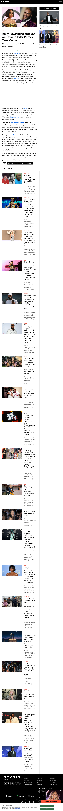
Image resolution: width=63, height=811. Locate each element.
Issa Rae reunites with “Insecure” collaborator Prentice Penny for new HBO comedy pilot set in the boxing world (29, 574)
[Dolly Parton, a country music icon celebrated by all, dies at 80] (12, 694)
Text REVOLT (53, 782)
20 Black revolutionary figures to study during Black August (29, 179)
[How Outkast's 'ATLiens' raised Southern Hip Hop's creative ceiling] (12, 392)
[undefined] (49, 17)
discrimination (11, 135)
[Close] (61, 807)
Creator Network (27, 786)
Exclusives (26, 388)
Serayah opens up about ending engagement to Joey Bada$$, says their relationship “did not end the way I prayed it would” (30, 723)
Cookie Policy (17, 808)
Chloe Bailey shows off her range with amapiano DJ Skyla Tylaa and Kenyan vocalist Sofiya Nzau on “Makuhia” (29, 239)
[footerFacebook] (33, 803)
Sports (26, 293)
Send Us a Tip (40, 782)
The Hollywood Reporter (17, 122)
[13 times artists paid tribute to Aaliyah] (12, 514)
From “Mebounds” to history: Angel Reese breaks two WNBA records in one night (29, 669)
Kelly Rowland (20, 163)
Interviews (27, 596)
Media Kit (39, 784)
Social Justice (27, 173)
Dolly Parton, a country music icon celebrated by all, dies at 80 (29, 694)
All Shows (26, 778)
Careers (39, 786)
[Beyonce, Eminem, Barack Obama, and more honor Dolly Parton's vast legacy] (12, 489)
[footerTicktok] (25, 803)
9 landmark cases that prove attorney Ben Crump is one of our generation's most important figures (29, 754)
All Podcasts (26, 780)
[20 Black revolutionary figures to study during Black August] (12, 178)
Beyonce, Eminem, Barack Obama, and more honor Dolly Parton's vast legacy (30, 490)
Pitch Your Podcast (28, 784)
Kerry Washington (15, 117)
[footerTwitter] (37, 803)
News (3, 30)
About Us (39, 778)
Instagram (17, 78)
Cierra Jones (7, 50)
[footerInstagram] (21, 803)
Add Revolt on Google (23, 50)
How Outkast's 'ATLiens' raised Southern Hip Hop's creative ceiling (29, 393)
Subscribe (52, 778)
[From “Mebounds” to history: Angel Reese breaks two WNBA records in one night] (12, 666)
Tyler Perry (16, 53)
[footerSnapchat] (29, 803)
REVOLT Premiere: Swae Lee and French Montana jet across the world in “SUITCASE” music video (30, 640)
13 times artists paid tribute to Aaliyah (30, 513)
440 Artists (26, 788)
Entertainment (11, 163)
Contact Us (53, 780)
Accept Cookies (47, 808)
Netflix (25, 108)
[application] (50, 797)
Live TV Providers (28, 782)
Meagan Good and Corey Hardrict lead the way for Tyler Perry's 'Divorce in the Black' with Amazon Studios (49, 46)
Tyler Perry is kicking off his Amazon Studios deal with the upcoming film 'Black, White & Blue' (48, 27)
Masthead (39, 780)
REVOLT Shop (53, 784)
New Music (26, 197)
